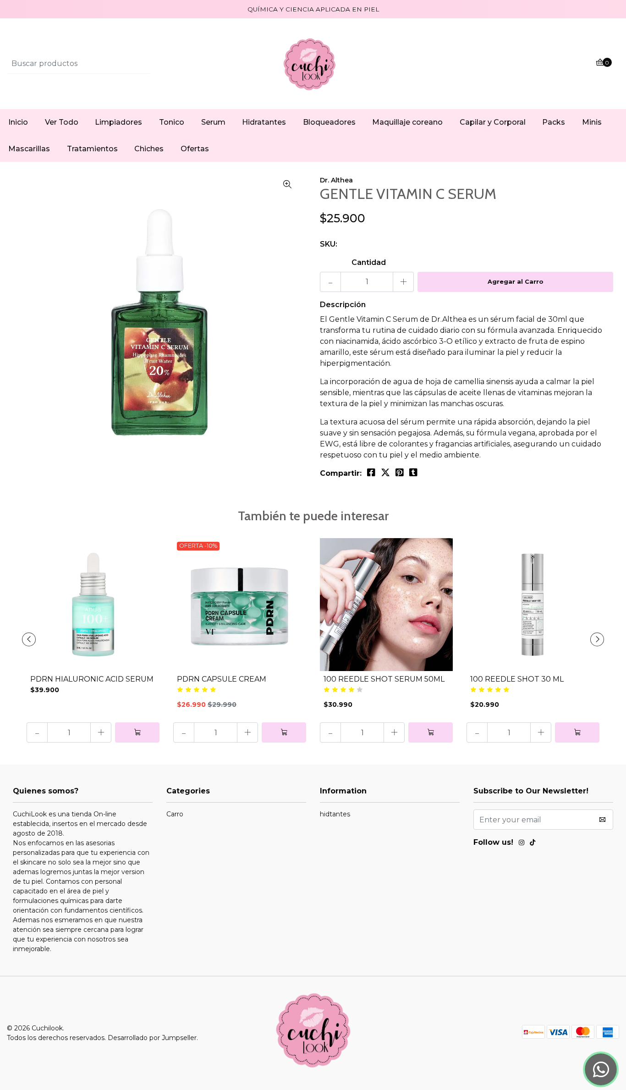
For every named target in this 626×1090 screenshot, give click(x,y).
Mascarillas (29, 148)
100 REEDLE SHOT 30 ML (517, 679)
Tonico (171, 122)
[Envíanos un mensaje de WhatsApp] (601, 1069)
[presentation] (29, 639)
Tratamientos (92, 148)
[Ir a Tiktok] (532, 844)
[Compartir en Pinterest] (399, 472)
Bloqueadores (329, 122)
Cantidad (368, 262)
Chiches (149, 148)
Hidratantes (264, 122)
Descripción (343, 304)
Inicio (18, 122)
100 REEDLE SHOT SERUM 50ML (384, 679)
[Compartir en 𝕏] (385, 472)
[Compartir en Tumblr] (413, 472)
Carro (174, 814)
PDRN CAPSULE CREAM (221, 679)
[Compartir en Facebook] (371, 472)
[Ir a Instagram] (521, 844)
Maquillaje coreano (407, 122)
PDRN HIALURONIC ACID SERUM (92, 679)
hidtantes (335, 814)
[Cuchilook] (313, 63)
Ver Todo (61, 122)
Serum (213, 122)
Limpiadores (118, 122)
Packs (553, 122)
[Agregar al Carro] (137, 732)
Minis (592, 122)
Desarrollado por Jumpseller (152, 1038)
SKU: (328, 244)
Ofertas (195, 148)
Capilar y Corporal (493, 122)
